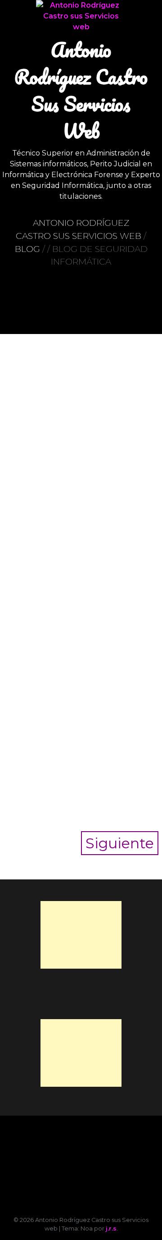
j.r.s (111, 1228)
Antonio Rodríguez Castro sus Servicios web (81, 90)
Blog (27, 248)
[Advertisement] (81, 935)
